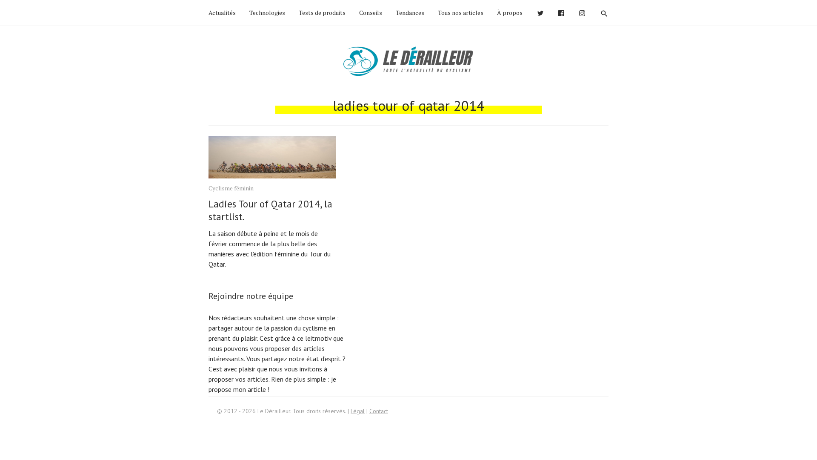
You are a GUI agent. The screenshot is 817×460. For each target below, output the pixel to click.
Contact (378, 411)
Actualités (222, 13)
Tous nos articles (460, 13)
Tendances (410, 13)
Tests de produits (322, 13)
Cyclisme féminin (231, 188)
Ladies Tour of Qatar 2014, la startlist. (270, 210)
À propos (510, 13)
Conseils (370, 13)
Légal (358, 411)
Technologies (267, 13)
